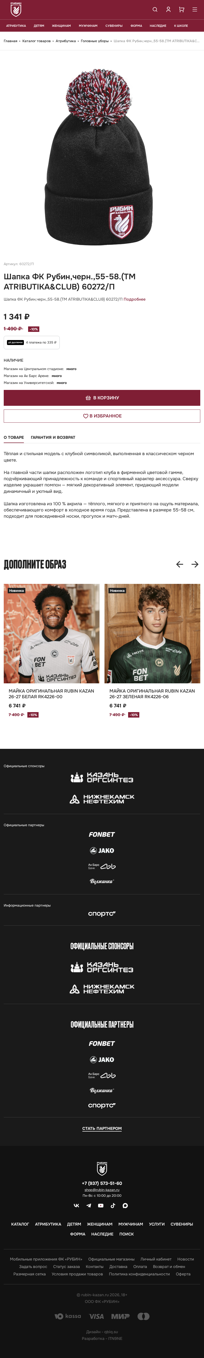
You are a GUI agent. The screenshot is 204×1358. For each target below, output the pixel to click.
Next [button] (195, 564)
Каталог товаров (37, 41)
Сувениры (114, 26)
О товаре (14, 437)
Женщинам (61, 26)
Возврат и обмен (169, 1266)
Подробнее (135, 299)
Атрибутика (16, 26)
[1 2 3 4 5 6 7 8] (152, 633)
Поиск (126, 1234)
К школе (181, 26)
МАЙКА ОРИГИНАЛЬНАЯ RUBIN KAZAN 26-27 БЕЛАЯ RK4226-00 (51, 693)
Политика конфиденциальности (139, 1274)
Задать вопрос (33, 1266)
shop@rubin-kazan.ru (102, 1190)
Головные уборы (95, 41)
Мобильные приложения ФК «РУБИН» (46, 1259)
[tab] (14, 439)
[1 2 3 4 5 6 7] (52, 633)
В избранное (106, 416)
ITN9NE (115, 1338)
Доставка (118, 1266)
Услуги (157, 1224)
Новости (185, 1259)
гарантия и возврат (53, 437)
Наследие (158, 26)
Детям (39, 26)
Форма (136, 26)
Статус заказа (66, 1266)
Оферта (183, 1274)
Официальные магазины (111, 1259)
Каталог (20, 1224)
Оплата (140, 1266)
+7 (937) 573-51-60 (102, 1183)
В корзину (105, 398)
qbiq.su (111, 1331)
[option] (102, 156)
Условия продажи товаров (77, 1274)
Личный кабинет (156, 1259)
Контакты (94, 1266)
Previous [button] (179, 564)
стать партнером (102, 1128)
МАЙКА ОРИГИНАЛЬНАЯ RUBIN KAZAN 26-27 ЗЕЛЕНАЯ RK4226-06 (152, 693)
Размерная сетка (29, 1274)
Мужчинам (88, 26)
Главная (11, 41)
